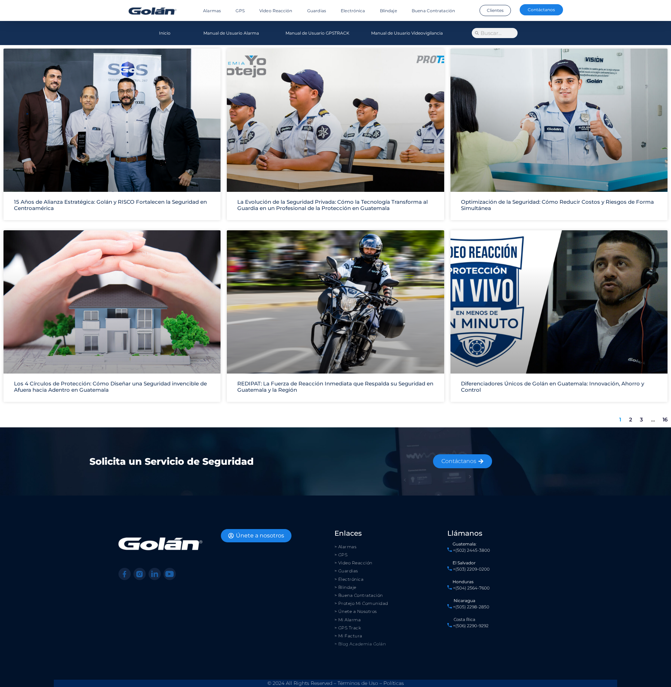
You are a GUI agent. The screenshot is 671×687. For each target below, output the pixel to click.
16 (665, 419)
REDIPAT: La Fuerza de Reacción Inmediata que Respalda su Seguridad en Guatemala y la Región (335, 386)
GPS (240, 10)
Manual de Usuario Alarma (231, 33)
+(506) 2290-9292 (470, 625)
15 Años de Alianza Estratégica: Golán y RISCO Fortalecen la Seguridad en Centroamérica (110, 204)
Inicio (165, 33)
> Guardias (346, 571)
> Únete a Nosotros (355, 611)
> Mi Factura (348, 636)
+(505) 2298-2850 (471, 606)
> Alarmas (345, 546)
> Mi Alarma (347, 619)
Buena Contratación (433, 10)
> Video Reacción (353, 563)
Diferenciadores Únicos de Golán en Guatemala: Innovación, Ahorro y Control (552, 386)
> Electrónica (349, 579)
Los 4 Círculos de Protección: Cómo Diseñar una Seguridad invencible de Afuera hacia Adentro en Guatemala (110, 386)
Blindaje (388, 10)
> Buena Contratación (358, 595)
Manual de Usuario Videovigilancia (407, 33)
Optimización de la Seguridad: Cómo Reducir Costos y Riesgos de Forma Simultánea (557, 204)
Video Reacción (275, 10)
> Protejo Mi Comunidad (361, 603)
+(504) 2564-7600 (471, 588)
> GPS (341, 554)
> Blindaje (345, 587)
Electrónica (353, 10)
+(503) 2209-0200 (471, 569)
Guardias (316, 10)
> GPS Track (347, 627)
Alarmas (212, 10)
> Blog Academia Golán (360, 644)
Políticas (393, 683)
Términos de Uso (358, 683)
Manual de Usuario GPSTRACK (317, 33)
